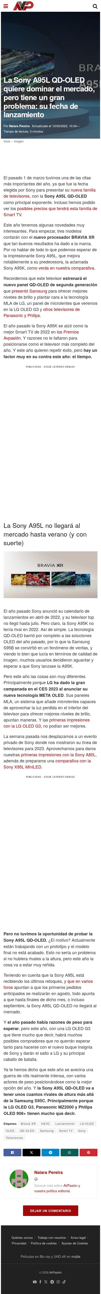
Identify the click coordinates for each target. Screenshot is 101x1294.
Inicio (7, 141)
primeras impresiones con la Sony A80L (58, 754)
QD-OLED (27, 1131)
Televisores (14, 1138)
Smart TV (66, 1131)
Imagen (19, 141)
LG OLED (87, 1123)
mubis (75, 1256)
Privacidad (19, 1243)
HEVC (45, 1123)
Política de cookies (44, 1243)
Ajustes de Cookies (75, 1243)
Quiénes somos (22, 1237)
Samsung (47, 1131)
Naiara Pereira (19, 126)
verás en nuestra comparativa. (67, 268)
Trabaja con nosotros (52, 1237)
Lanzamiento (65, 1123)
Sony (82, 1131)
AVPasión (55, 1272)
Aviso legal (78, 1237)
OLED (10, 1131)
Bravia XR (28, 1123)
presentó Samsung (29, 291)
